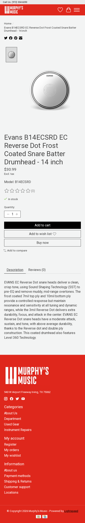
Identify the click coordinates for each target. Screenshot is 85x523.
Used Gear (11, 424)
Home (7, 23)
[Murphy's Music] (14, 10)
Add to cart (42, 225)
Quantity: (9, 207)
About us (10, 470)
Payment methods (17, 476)
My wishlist (12, 455)
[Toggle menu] (77, 10)
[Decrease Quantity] (8, 214)
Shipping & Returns (18, 481)
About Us (10, 413)
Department (12, 419)
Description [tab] (15, 270)
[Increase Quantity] (16, 214)
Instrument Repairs (18, 430)
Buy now (43, 243)
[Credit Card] (44, 517)
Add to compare (17, 250)
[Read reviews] (17, 190)
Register (10, 444)
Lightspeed (71, 511)
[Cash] (38, 517)
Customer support (17, 487)
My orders (11, 450)
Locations (11, 492)
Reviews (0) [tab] (37, 270)
